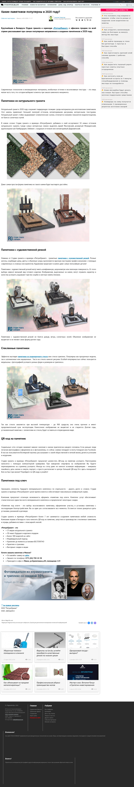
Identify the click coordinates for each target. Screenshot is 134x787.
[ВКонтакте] (76, 20)
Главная (25, 5)
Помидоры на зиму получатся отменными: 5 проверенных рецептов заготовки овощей (116, 104)
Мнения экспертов (50, 722)
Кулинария (52, 5)
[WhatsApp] (90, 20)
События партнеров (8, 18)
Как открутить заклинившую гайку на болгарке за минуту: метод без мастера (116, 32)
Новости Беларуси (38, 5)
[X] (85, 20)
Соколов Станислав (59, 17)
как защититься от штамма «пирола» (47, 1)
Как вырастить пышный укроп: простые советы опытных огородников (117, 67)
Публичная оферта (35, 711)
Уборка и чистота (82, 5)
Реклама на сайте (35, 717)
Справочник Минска (36, 709)
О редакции (33, 713)
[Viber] (87, 20)
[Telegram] (82, 20)
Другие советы (49, 717)
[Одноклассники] (79, 20)
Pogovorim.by (10, 705)
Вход (130, 5)
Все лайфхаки (49, 709)
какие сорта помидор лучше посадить (16, 1)
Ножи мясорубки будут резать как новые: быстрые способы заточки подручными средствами (117, 92)
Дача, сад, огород (66, 5)
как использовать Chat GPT (73, 1)
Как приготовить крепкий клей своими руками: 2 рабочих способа (117, 55)
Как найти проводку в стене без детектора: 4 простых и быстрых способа (116, 43)
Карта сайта (33, 715)
